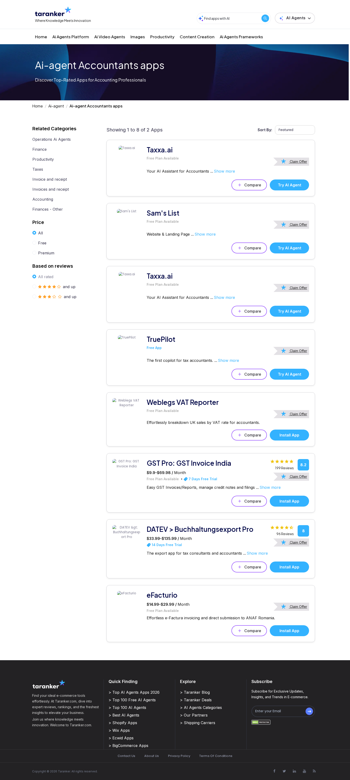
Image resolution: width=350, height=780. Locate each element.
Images (137, 36)
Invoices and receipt (50, 189)
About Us (151, 756)
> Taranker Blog (195, 692)
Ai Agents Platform (70, 36)
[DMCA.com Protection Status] (260, 722)
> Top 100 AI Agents (127, 707)
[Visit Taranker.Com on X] (284, 771)
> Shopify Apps (123, 722)
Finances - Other (47, 209)
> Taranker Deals (196, 700)
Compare (252, 185)
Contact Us (126, 756)
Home (41, 36)
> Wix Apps (119, 730)
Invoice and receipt (49, 179)
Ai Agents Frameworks (241, 36)
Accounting (42, 199)
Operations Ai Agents (51, 139)
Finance (39, 149)
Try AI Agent (289, 185)
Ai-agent (56, 105)
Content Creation (197, 36)
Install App (289, 435)
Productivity (162, 36)
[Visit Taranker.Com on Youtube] (304, 771)
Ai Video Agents (109, 36)
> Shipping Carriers (197, 722)
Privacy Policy (179, 756)
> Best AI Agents (124, 715)
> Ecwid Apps (121, 738)
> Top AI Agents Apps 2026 (134, 692)
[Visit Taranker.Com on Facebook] (274, 771)
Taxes (37, 169)
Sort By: (265, 129)
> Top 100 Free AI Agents (132, 700)
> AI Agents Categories (201, 707)
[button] (295, 18)
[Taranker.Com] (53, 11)
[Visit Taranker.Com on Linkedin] (294, 771)
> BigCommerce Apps (128, 745)
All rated (45, 276)
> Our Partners (194, 715)
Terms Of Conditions (215, 756)
